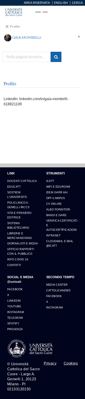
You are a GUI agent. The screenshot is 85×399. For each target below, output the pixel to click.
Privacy (50, 363)
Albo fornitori (58, 209)
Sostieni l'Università (17, 194)
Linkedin (14, 300)
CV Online (54, 203)
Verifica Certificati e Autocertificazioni (62, 225)
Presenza (15, 329)
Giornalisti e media (22, 243)
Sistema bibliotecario (18, 225)
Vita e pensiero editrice (19, 215)
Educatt (14, 186)
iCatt (50, 180)
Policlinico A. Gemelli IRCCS (18, 205)
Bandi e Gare (56, 215)
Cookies (71, 363)
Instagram (15, 312)
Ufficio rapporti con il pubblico (20, 251)
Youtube (14, 306)
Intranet (53, 235)
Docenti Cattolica (22, 180)
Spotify (13, 323)
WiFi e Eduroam (58, 186)
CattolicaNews (58, 290)
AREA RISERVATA (37, 3)
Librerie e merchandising (19, 235)
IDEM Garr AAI (57, 192)
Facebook (15, 289)
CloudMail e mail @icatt (59, 243)
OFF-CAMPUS (55, 198)
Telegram (15, 317)
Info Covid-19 (17, 259)
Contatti (14, 265)
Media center (57, 284)
